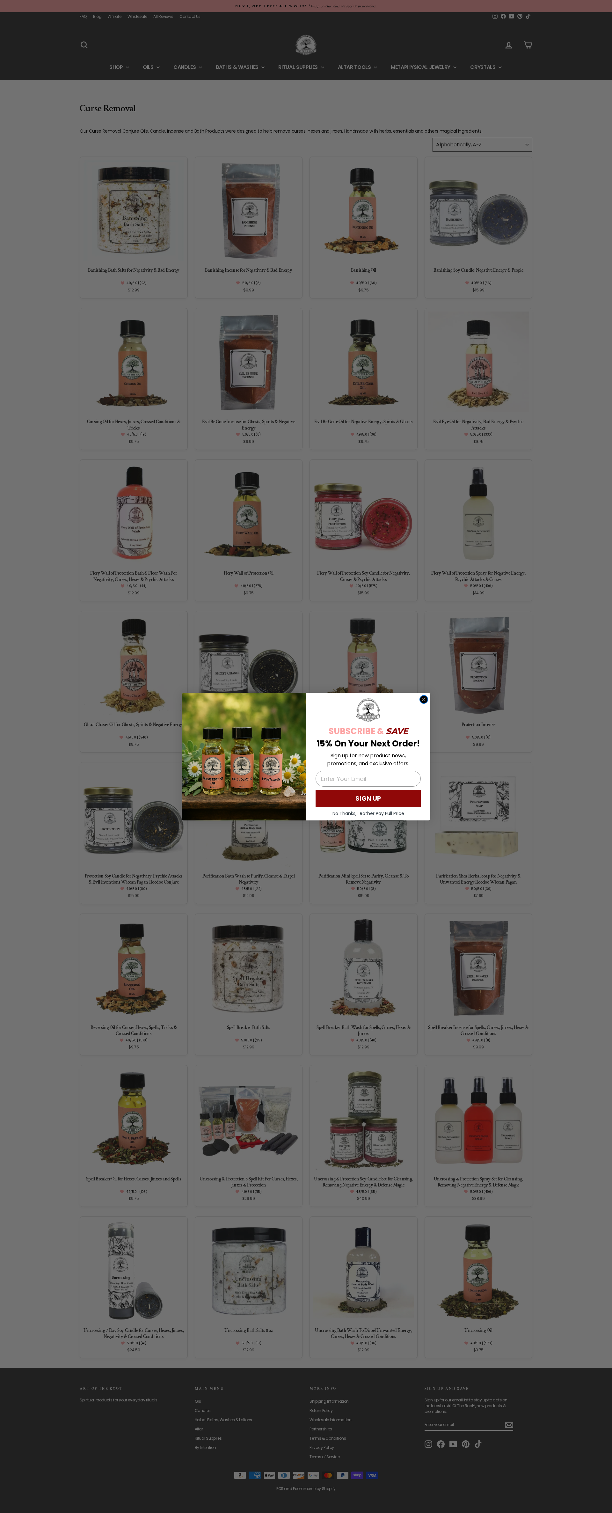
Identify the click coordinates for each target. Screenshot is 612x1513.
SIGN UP (368, 798)
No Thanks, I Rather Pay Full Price (368, 813)
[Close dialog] (424, 699)
